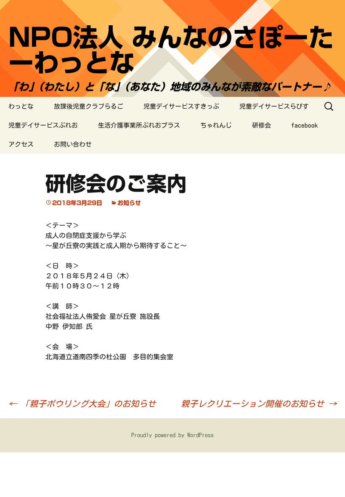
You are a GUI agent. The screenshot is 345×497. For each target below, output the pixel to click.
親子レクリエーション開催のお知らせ (259, 403)
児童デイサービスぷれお (43, 125)
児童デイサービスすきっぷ (181, 106)
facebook (304, 125)
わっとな (21, 106)
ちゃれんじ (216, 125)
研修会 (261, 125)
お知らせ (129, 203)
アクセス (21, 144)
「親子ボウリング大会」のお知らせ (82, 403)
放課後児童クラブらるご (88, 106)
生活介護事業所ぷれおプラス (139, 125)
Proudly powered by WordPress (172, 435)
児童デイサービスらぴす (274, 106)
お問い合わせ (73, 144)
